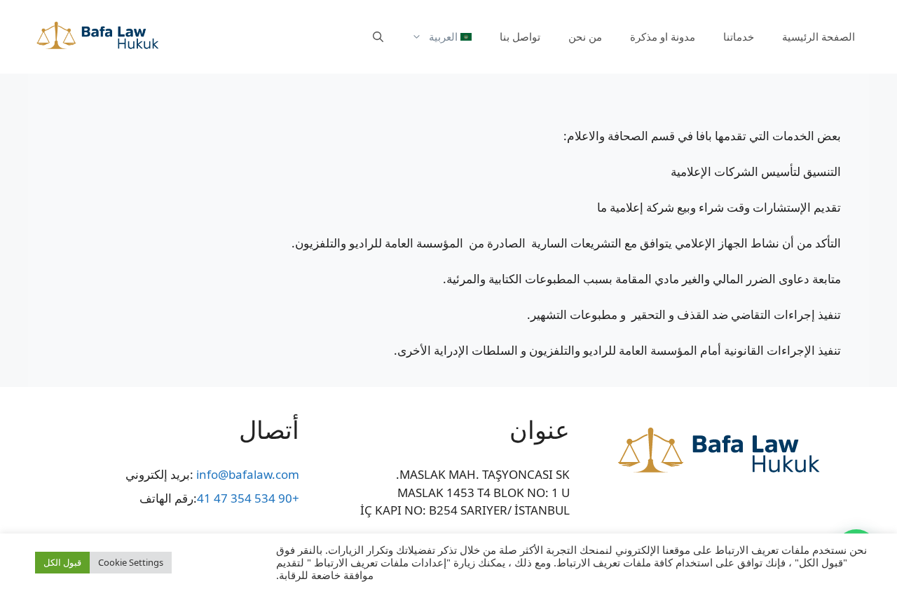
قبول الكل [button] (62, 562)
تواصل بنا (520, 36)
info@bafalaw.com (247, 474)
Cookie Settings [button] (130, 562)
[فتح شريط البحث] (378, 36)
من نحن (585, 36)
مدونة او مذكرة (662, 36)
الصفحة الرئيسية (818, 36)
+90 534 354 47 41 (248, 498)
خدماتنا (738, 36)
